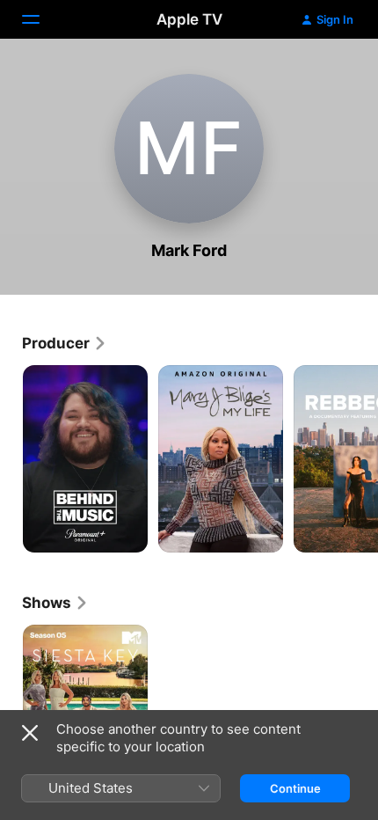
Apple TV (189, 19)
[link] (64, 343)
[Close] (30, 733)
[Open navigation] (41, 19)
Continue (295, 788)
